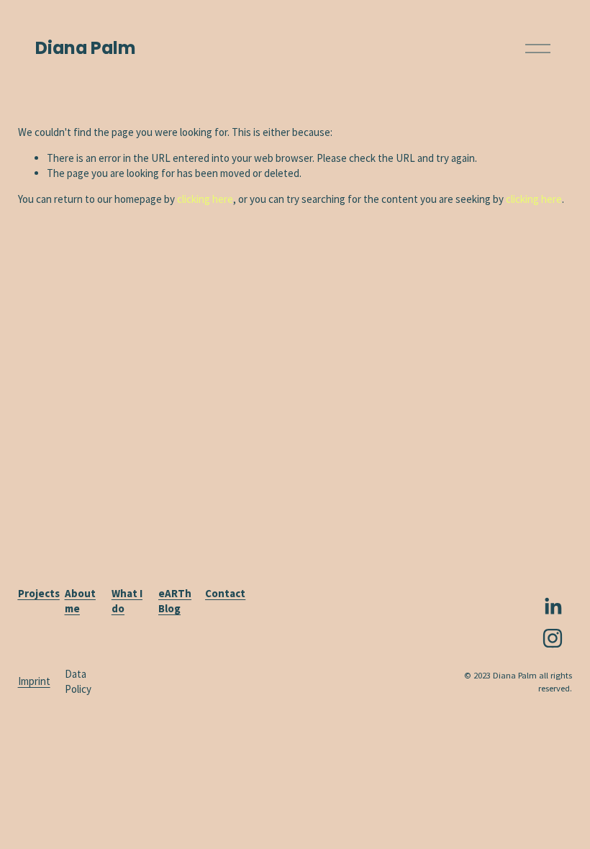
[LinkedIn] (553, 606)
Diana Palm (85, 48)
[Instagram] (553, 638)
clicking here (205, 199)
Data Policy (78, 681)
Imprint (34, 681)
